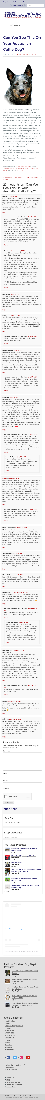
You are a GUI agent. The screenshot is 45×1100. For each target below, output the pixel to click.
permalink (19, 170)
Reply (4, 212)
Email (5, 781)
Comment (6, 751)
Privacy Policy (11, 1087)
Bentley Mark (20, 168)
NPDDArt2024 (10, 1033)
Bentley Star (28, 168)
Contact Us (10, 1077)
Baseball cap (9, 1050)
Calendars (8, 1045)
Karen (4, 479)
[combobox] (22, 836)
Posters (7, 1042)
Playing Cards (9, 1030)
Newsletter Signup (13, 1082)
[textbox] (22, 837)
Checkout (25, 2)
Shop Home (6, 2)
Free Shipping (10, 1021)
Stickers (7, 1023)
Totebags (8, 1028)
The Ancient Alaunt (34, 177)
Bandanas (8, 1047)
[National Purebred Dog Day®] (22, 14)
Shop (8, 1080)
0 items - (17, 5)
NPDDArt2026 (10, 1038)
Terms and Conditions (14, 1084)
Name (5, 773)
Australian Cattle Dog (23, 166)
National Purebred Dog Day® (28, 54)
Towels (7, 1040)
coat (33, 168)
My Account (16, 2)
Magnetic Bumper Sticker (14, 1026)
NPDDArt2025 (10, 1035)
